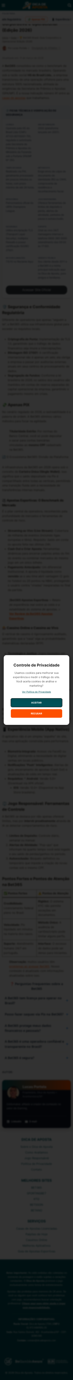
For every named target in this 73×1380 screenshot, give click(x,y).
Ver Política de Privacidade (36, 691)
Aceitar (36, 702)
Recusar (36, 713)
